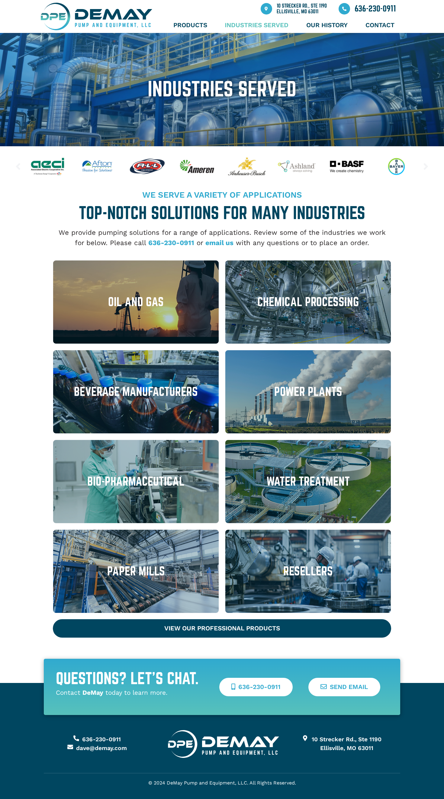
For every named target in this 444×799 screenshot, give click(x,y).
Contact (379, 25)
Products (190, 25)
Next (426, 166)
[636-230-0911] (344, 9)
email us (219, 243)
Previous (18, 166)
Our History (327, 25)
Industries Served (256, 25)
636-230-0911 (375, 9)
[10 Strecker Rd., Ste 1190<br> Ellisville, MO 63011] (266, 9)
